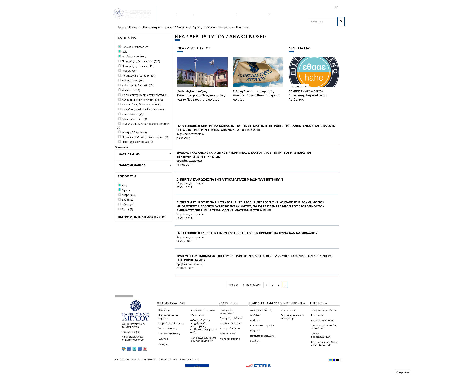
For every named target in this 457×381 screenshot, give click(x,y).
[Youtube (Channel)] (145, 348)
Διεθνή (286, 7)
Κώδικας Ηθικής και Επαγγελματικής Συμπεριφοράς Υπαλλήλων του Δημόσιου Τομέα (203, 326)
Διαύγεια (163, 338)
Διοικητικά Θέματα (230, 328)
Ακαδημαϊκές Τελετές (261, 310)
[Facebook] (129, 348)
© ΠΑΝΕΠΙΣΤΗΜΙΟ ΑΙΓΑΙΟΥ (126, 359)
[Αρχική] (134, 13)
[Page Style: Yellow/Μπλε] (333, 360)
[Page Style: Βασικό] (330, 360)
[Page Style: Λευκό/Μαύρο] (337, 360)
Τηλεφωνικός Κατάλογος (323, 310)
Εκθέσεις (254, 320)
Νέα (238, 27)
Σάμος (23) (128, 199)
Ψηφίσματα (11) (131, 90)
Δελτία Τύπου (288, 310)
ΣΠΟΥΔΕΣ (169, 14)
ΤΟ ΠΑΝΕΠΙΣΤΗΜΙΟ (255, 14)
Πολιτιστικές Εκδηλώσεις (262, 335)
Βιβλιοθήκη (164, 310)
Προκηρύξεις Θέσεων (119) (138, 66)
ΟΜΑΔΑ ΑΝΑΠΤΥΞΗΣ (190, 359)
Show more (122, 147)
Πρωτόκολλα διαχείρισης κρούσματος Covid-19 (203, 339)
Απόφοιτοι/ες (273, 7)
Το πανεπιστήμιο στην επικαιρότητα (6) (144, 95)
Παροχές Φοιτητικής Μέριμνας (169, 317)
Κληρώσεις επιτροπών (219, 27)
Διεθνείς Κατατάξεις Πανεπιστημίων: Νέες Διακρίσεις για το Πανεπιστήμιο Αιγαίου (201, 95)
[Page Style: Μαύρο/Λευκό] (341, 360)
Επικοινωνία (317, 315)
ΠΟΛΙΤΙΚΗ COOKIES (168, 359)
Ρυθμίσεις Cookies (58, 378)
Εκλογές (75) (129, 71)
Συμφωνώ (386, 372)
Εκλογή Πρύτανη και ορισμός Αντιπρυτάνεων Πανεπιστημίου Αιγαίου (256, 95)
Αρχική (122, 27)
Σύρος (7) (127, 209)
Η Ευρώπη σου (197, 315)
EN (337, 7)
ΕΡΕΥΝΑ (187, 14)
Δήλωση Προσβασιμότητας (320, 335)
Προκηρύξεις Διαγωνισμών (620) (141, 61)
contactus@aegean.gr (134, 340)
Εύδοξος (162, 344)
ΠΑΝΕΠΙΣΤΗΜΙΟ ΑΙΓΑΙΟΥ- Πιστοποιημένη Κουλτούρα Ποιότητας (308, 95)
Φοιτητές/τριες (256, 7)
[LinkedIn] (140, 348)
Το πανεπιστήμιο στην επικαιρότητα (292, 317)
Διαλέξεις (255, 315)
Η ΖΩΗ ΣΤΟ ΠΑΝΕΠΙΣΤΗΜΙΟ (217, 14)
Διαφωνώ (402, 372)
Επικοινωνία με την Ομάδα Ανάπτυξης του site (324, 344)
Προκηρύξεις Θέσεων (231, 318)
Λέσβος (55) (129, 195)
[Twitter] (134, 348)
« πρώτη (233, 284)
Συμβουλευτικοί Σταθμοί (171, 323)
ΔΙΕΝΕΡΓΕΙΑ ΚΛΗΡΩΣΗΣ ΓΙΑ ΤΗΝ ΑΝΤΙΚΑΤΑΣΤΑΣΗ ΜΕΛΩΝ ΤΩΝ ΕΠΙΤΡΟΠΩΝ (229, 179)
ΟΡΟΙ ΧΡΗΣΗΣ (148, 359)
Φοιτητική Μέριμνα (230, 338)
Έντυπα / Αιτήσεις (167, 328)
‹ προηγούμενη (252, 284)
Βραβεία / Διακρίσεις (177, 27)
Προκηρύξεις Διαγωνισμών (227, 311)
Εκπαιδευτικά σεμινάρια (262, 325)
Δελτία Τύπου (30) (133, 80)
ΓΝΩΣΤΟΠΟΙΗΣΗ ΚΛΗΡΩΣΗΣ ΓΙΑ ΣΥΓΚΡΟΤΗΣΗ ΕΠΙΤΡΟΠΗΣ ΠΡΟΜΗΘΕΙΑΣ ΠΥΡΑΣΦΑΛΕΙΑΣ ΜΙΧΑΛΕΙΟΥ (246, 233)
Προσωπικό (299, 7)
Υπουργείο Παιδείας (169, 333)
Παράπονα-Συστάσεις (322, 320)
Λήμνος (197, 27)
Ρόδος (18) (128, 204)
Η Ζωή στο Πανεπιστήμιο (145, 27)
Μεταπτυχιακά (227, 333)
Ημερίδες (255, 330)
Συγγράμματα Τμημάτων (202, 310)
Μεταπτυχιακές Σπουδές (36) (139, 75)
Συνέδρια (255, 341)
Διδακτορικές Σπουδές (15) (137, 85)
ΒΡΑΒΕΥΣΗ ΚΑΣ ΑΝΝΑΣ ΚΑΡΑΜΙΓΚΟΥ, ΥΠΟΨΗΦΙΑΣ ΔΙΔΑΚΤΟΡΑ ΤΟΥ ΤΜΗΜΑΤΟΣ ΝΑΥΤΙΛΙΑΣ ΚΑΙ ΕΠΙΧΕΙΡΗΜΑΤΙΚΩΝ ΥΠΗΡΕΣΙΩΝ (243, 155)
